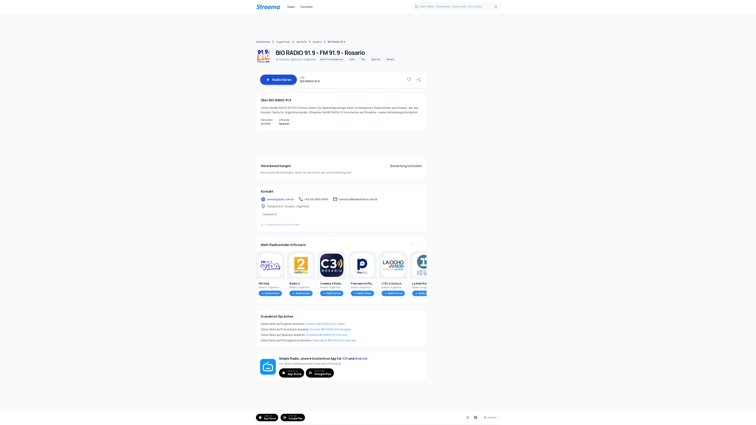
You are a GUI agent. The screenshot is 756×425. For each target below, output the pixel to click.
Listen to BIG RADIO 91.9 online (325, 324)
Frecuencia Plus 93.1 (362, 283)
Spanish (375, 59)
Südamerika (263, 41)
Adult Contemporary (331, 59)
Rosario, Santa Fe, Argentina (296, 59)
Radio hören (270, 293)
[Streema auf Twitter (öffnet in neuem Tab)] (468, 417)
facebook (270, 214)
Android (361, 358)
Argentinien (283, 41)
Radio (291, 7)
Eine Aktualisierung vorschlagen (280, 224)
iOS (345, 358)
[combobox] (456, 7)
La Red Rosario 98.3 (423, 283)
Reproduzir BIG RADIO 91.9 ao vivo (334, 340)
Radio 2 (294, 283)
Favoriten (306, 7)
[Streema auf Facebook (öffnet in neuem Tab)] (475, 417)
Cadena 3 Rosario (331, 283)
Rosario (317, 41)
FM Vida (264, 283)
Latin (352, 59)
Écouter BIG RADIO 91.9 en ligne (330, 329)
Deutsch (492, 417)
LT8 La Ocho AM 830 (393, 283)
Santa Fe (301, 41)
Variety (390, 59)
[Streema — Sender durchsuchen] (268, 7)
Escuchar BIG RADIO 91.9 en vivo (327, 335)
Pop (363, 59)
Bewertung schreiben (406, 166)
